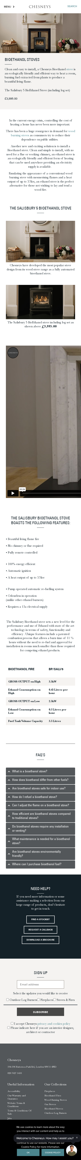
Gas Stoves (50, 1104)
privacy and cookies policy (54, 1023)
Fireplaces (49, 1091)
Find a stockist (40, 920)
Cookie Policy (53, 1153)
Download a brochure (41, 940)
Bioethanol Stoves (53, 1108)
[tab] (40, 772)
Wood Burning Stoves (55, 1099)
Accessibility (13, 1091)
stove (69, 69)
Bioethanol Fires (52, 1095)
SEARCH (72, 6)
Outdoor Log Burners (55, 1113)
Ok (28, 1153)
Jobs (9, 1118)
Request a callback (41, 930)
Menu (7, 7)
